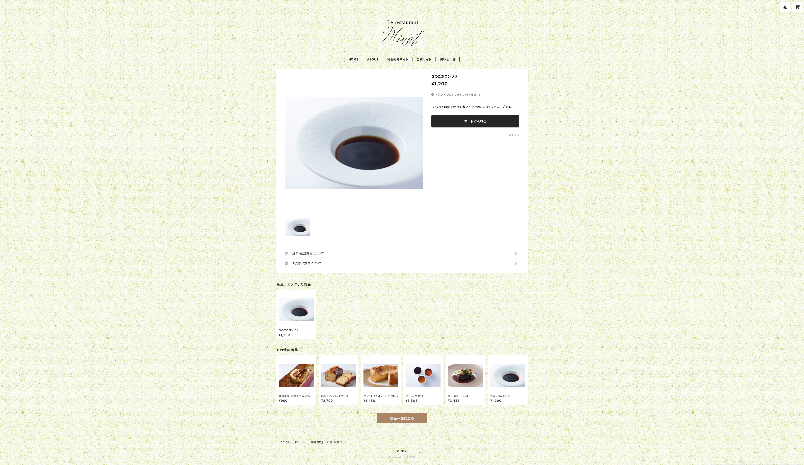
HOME (353, 59)
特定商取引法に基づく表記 (327, 442)
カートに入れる (475, 121)
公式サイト (424, 59)
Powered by (397, 457)
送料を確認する (472, 94)
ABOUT (373, 59)
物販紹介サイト (397, 59)
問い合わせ (447, 59)
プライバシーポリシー (292, 442)
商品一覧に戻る (402, 418)
